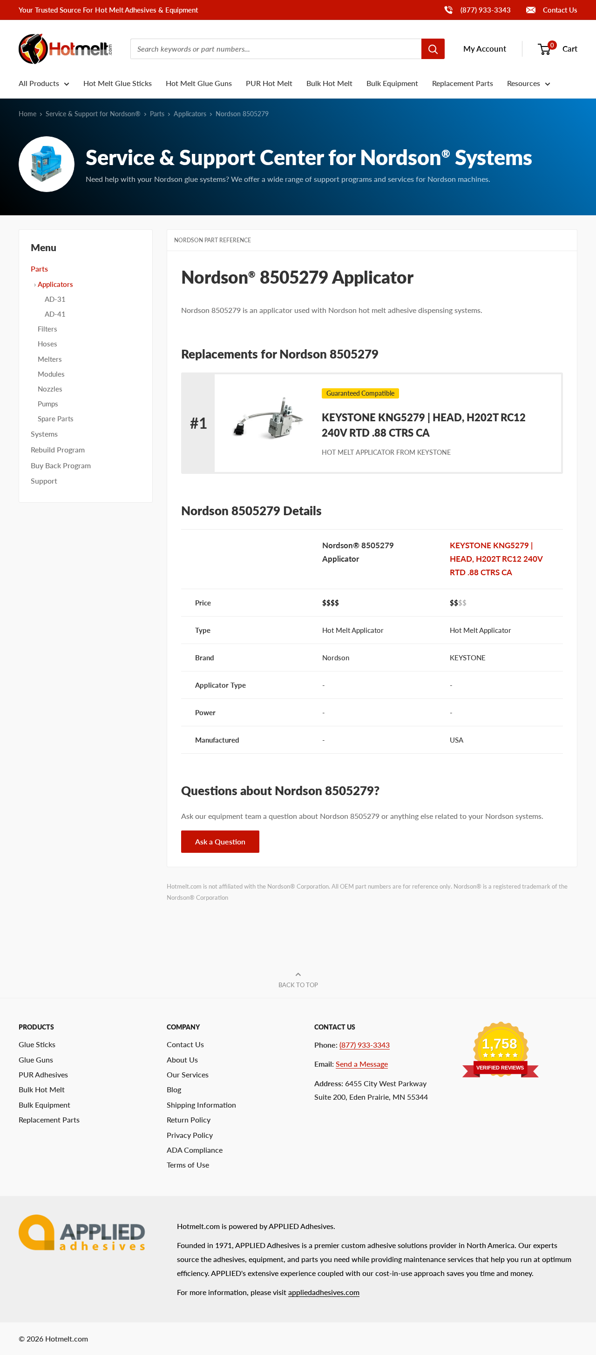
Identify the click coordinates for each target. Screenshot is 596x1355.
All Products (39, 83)
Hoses (47, 343)
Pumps (48, 403)
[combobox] (275, 49)
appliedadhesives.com (323, 1292)
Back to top (298, 985)
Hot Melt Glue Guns (199, 83)
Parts (157, 114)
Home (27, 114)
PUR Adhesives (43, 1074)
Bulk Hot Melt (329, 83)
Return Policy (188, 1119)
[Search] (433, 49)
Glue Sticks (37, 1044)
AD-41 (55, 314)
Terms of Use (188, 1164)
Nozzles (50, 389)
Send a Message (362, 1063)
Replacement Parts (462, 83)
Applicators (190, 114)
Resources (523, 83)
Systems (44, 433)
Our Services (188, 1074)
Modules (51, 374)
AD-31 (55, 299)
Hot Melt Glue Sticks (117, 83)
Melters (50, 359)
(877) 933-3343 (477, 9)
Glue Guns (36, 1059)
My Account (484, 48)
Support (44, 480)
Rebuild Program (58, 449)
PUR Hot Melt (269, 83)
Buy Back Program (61, 465)
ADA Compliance (195, 1149)
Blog (174, 1089)
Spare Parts (56, 418)
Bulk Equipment (392, 83)
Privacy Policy (190, 1134)
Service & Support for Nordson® (93, 114)
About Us (182, 1059)
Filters (47, 329)
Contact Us (559, 10)
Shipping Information (201, 1104)
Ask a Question (220, 841)
